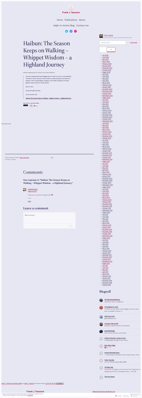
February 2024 (106, 110)
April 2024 (105, 106)
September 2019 (107, 210)
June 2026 (105, 57)
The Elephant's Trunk (111, 307)
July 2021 (105, 163)
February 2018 (106, 251)
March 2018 (105, 249)
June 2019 (105, 217)
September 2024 (107, 96)
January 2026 (106, 66)
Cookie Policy (30, 395)
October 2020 (106, 183)
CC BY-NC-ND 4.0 (50, 383)
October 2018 (106, 234)
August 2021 (106, 161)
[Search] (111, 49)
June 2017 (105, 268)
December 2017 (107, 255)
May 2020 (105, 193)
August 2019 (106, 212)
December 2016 (107, 280)
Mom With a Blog (109, 345)
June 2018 (105, 242)
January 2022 (106, 151)
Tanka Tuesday (109, 360)
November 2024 (107, 91)
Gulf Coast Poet (109, 316)
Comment (70, 225)
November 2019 (107, 206)
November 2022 (107, 136)
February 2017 (106, 276)
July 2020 (105, 189)
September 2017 (107, 261)
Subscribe (133, 43)
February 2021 (106, 174)
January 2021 (106, 176)
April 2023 (105, 127)
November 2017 (107, 257)
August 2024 (106, 98)
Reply (29, 201)
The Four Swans (109, 377)
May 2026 (105, 59)
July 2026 (105, 55)
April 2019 (105, 221)
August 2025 (106, 72)
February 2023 (106, 132)
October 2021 (106, 157)
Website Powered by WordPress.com (104, 391)
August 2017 (106, 263)
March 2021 (105, 172)
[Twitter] (66, 31)
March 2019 (105, 223)
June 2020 (105, 191)
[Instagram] (75, 31)
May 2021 (105, 168)
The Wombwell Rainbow (112, 300)
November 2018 (107, 232)
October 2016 (106, 285)
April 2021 (105, 170)
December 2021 (107, 153)
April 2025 (105, 81)
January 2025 (106, 87)
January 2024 (106, 113)
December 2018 (107, 229)
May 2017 (105, 270)
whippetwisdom (33, 189)
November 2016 (107, 283)
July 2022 (105, 140)
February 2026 (106, 64)
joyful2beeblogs (109, 331)
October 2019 (106, 208)
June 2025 (105, 76)
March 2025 (106, 83)
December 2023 (107, 115)
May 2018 (105, 244)
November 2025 (107, 68)
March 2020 (106, 198)
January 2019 (106, 227)
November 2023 (107, 117)
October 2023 (106, 119)
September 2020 (107, 185)
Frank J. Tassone (71, 12)
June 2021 (105, 166)
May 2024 (105, 104)
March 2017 (105, 274)
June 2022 (105, 142)
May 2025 (105, 78)
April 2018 (105, 246)
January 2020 (106, 202)
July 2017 (105, 265)
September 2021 (107, 159)
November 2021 (107, 155)
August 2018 (106, 238)
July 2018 (105, 240)
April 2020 (105, 195)
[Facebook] (71, 31)
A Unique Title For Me (111, 323)
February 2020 (107, 200)
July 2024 (105, 100)
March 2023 (106, 129)
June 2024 (105, 102)
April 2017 (105, 272)
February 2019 (106, 225)
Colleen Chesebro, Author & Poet (115, 338)
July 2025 (105, 74)
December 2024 (107, 89)
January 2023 (106, 134)
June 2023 (105, 123)
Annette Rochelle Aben (111, 353)
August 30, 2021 (32, 191)
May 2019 (105, 219)
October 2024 (106, 93)
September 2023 (107, 121)
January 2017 (106, 278)
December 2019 (107, 204)
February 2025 (106, 85)
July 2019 (105, 214)
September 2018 (107, 236)
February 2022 (106, 149)
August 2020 (106, 187)
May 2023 (105, 125)
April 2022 (105, 144)
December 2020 (107, 178)
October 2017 (106, 259)
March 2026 (106, 62)
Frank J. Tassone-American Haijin (11, 383)
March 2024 (106, 108)
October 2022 (106, 138)
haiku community (24, 157)
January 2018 (106, 253)
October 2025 (106, 70)
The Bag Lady (108, 367)
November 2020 (107, 180)
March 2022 (106, 147)
